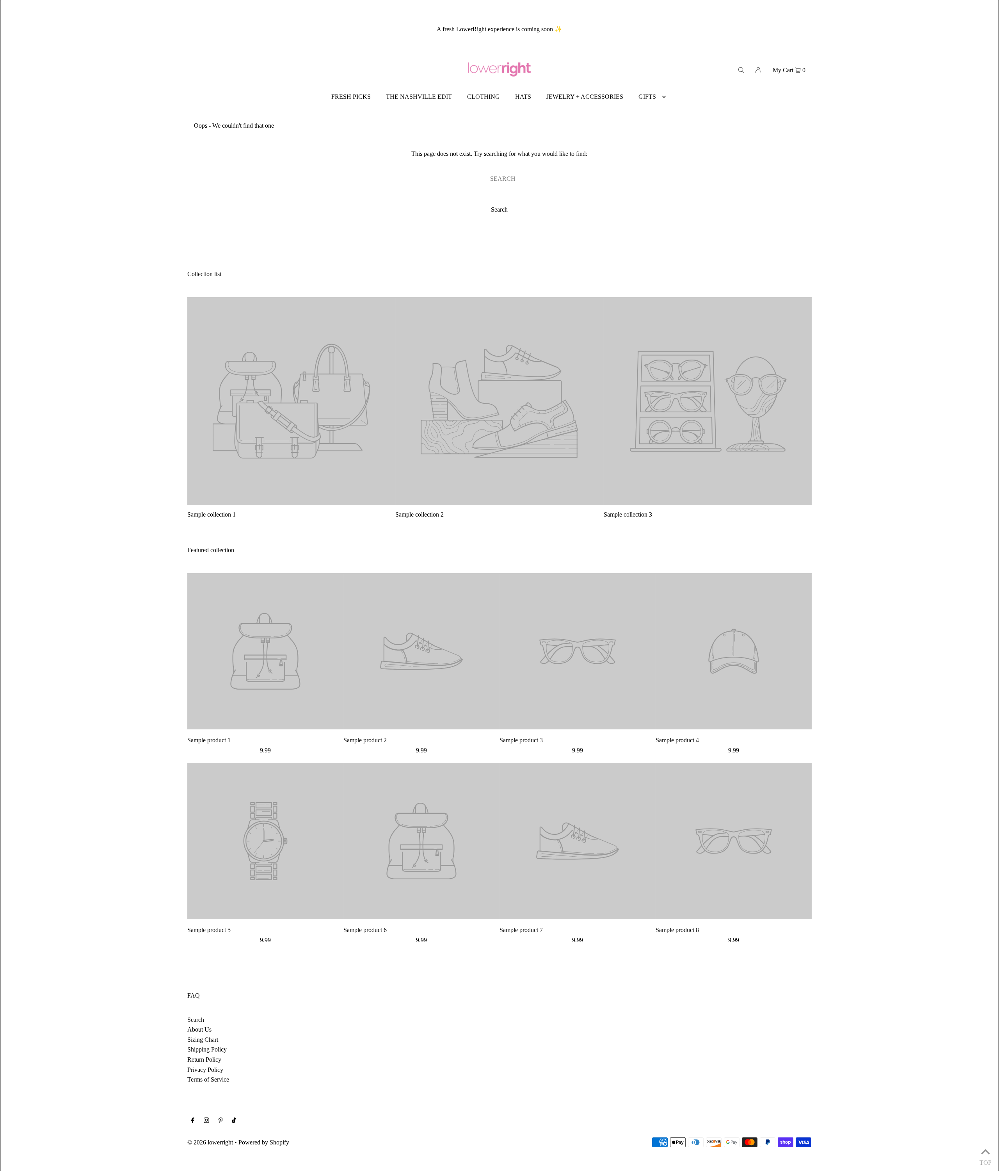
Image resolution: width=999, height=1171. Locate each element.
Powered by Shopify (263, 1142)
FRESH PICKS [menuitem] (351, 96)
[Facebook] (192, 1121)
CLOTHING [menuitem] (483, 96)
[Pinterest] (221, 1121)
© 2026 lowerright (210, 1142)
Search (195, 1019)
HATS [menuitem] (523, 96)
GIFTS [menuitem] (647, 96)
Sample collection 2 (419, 514)
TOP (985, 1161)
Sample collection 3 (628, 514)
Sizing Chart (202, 1039)
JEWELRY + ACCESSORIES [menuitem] (584, 96)
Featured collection (210, 550)
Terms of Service (208, 1079)
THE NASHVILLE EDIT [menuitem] (419, 96)
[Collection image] (291, 502)
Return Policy (204, 1059)
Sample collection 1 (211, 514)
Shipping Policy (207, 1049)
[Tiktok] (234, 1121)
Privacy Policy (205, 1069)
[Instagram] (206, 1121)
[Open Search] (741, 69)
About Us (199, 1029)
